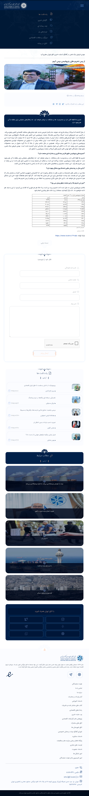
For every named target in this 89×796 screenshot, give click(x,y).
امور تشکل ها (78, 753)
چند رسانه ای (42, 26)
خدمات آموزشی (77, 701)
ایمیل (75, 292)
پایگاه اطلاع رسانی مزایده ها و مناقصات (70, 740)
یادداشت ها (43, 14)
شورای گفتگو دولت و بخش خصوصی (70, 731)
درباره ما (80, 692)
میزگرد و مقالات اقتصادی (38, 37)
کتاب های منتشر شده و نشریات (72, 705)
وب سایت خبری (77, 714)
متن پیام (74, 304)
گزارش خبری (42, 20)
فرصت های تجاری (76, 745)
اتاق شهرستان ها (77, 727)
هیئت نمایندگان (77, 684)
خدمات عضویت (77, 749)
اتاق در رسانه (42, 43)
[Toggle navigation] (82, 5)
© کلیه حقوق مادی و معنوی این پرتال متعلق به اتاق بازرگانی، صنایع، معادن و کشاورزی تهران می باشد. (44, 793)
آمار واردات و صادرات (75, 696)
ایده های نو (43, 31)
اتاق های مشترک (77, 723)
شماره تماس (72, 280)
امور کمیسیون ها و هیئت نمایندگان (71, 758)
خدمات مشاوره (77, 736)
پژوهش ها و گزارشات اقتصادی (72, 718)
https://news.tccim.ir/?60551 (66, 235)
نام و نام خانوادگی (71, 268)
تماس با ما (79, 688)
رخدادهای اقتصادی (76, 710)
